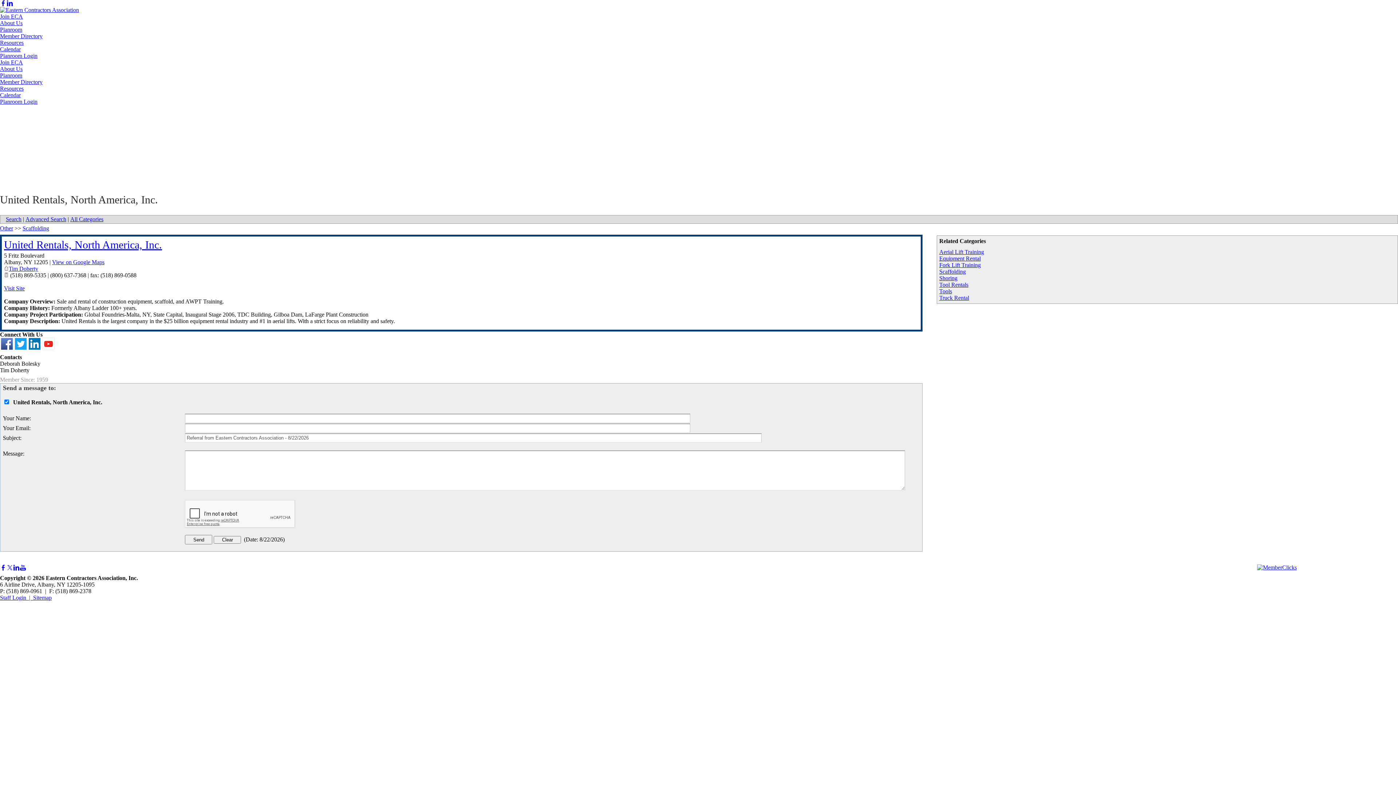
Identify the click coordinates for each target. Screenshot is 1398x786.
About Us (11, 23)
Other (6, 228)
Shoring (948, 278)
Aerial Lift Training (961, 252)
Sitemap (42, 598)
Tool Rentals (953, 285)
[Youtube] (23, 568)
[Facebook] (3, 3)
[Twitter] (10, 568)
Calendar (10, 49)
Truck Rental (954, 298)
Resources (12, 43)
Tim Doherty (23, 269)
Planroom (11, 30)
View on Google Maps (78, 262)
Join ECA (11, 16)
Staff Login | (16, 598)
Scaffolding (952, 272)
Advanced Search (45, 219)
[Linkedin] (10, 3)
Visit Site (14, 288)
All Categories (86, 219)
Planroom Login (18, 56)
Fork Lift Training (960, 265)
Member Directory (21, 36)
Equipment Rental (960, 258)
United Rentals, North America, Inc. (83, 245)
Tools (945, 291)
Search (13, 219)
